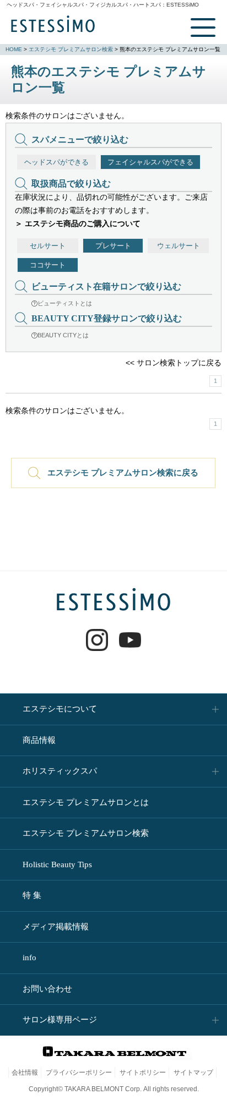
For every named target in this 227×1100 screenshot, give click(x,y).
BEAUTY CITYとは (63, 335)
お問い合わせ (47, 988)
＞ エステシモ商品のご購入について (77, 223)
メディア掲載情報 (56, 926)
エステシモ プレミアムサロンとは (86, 802)
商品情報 (39, 740)
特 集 (32, 895)
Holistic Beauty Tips (57, 864)
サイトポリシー (143, 1072)
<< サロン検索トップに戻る (173, 362)
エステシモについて (60, 708)
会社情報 (25, 1072)
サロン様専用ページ (60, 1019)
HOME (14, 49)
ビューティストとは (64, 303)
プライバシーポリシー (79, 1072)
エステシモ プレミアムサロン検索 (71, 49)
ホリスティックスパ (60, 771)
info (29, 957)
